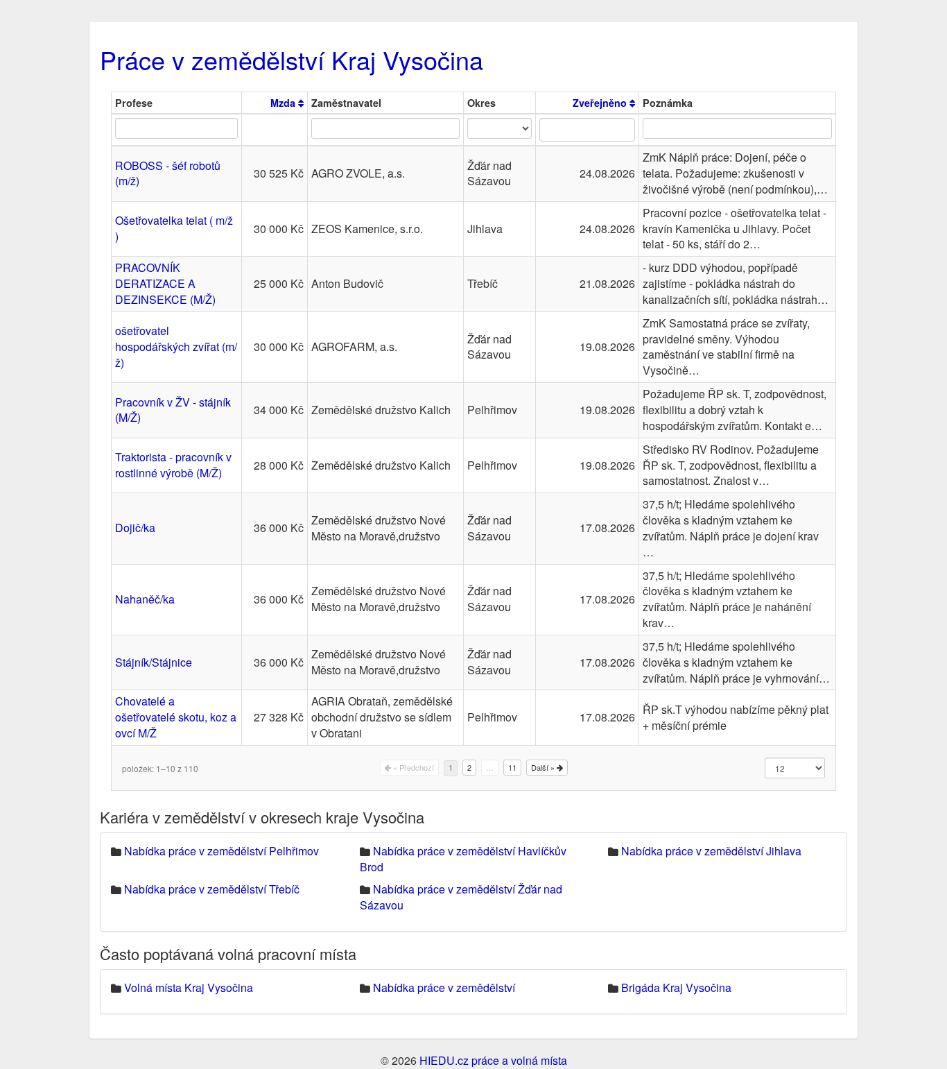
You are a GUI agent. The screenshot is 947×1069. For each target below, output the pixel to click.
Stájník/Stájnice (153, 662)
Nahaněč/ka (145, 599)
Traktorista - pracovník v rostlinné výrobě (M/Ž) (173, 465)
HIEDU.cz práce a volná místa (493, 1060)
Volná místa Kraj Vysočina (188, 987)
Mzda (284, 103)
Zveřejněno (601, 103)
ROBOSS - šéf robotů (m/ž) (167, 173)
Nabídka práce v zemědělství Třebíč (211, 889)
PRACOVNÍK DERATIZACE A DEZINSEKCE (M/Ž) (165, 283)
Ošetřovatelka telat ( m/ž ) (174, 228)
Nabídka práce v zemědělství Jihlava (711, 851)
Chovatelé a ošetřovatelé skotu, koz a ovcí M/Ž (175, 717)
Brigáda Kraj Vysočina (676, 987)
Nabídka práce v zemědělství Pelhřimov (221, 851)
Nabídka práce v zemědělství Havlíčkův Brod (463, 859)
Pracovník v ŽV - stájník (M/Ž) (173, 410)
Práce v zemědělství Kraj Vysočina (291, 59)
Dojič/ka (135, 528)
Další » (544, 767)
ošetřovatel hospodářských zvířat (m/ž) (176, 346)
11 (512, 767)
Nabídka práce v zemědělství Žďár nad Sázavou (461, 897)
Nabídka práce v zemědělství (444, 987)
